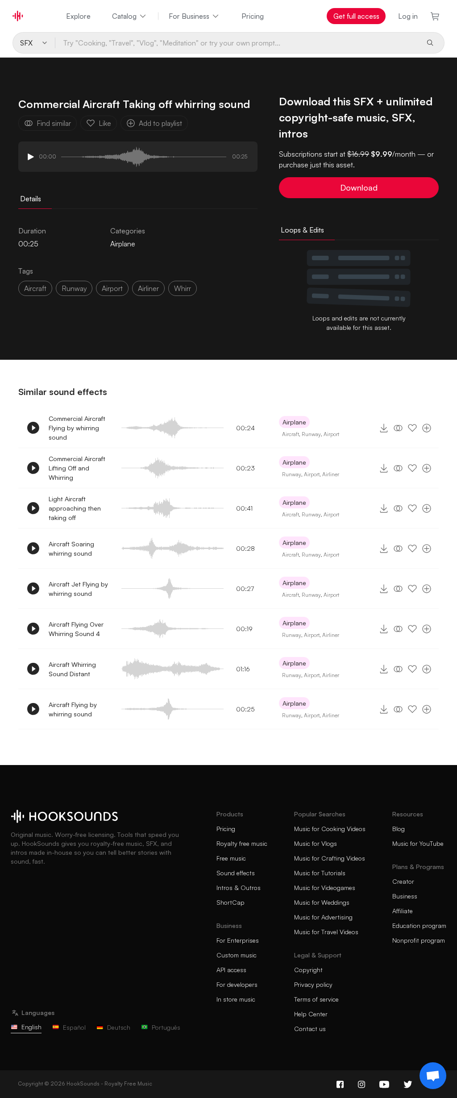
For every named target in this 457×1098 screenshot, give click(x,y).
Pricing (252, 16)
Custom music (236, 955)
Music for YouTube (418, 843)
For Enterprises (237, 940)
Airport (112, 288)
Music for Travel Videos (326, 932)
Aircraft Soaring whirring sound (71, 548)
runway (74, 288)
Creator (403, 881)
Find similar (54, 123)
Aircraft (290, 434)
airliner (148, 288)
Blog (398, 828)
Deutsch (118, 1027)
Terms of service (316, 999)
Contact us (310, 1028)
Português (166, 1027)
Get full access (356, 16)
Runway (311, 434)
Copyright (308, 969)
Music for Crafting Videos (329, 858)
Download (359, 187)
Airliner (330, 474)
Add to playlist (160, 123)
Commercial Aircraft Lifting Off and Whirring (77, 468)
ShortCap (230, 902)
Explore (78, 16)
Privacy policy (313, 984)
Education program (419, 925)
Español (74, 1027)
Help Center (311, 1014)
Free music (231, 858)
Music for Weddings (321, 902)
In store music (235, 999)
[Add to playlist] (427, 428)
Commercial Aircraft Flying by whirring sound (77, 428)
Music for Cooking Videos (330, 828)
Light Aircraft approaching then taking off (75, 508)
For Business (189, 16)
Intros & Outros (238, 887)
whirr (182, 288)
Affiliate (402, 911)
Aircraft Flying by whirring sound (73, 709)
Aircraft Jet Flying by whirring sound (78, 588)
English (31, 1027)
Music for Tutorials (319, 873)
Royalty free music (241, 843)
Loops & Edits (302, 229)
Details (30, 198)
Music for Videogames (324, 887)
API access (231, 969)
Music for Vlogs (315, 843)
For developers (237, 984)
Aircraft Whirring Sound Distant (72, 669)
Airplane (122, 243)
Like (105, 123)
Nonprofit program (418, 940)
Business (404, 896)
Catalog (124, 16)
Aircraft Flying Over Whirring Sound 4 (76, 628)
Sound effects (235, 873)
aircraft (35, 288)
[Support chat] (433, 1075)
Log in (408, 16)
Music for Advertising (323, 917)
